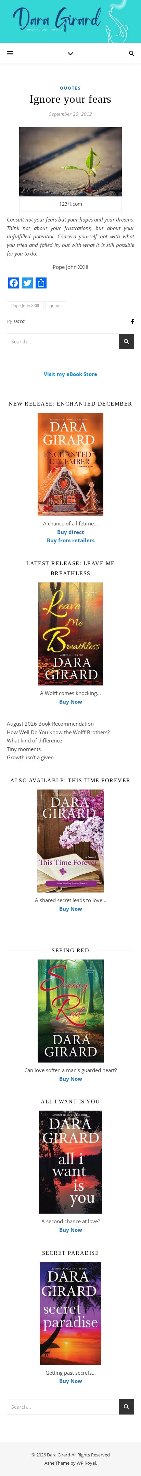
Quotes (70, 88)
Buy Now (70, 701)
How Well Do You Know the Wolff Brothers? (58, 732)
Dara (19, 321)
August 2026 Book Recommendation (50, 723)
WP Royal (86, 1463)
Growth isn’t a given (30, 757)
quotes (56, 305)
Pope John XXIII (25, 305)
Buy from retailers (70, 540)
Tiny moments (24, 749)
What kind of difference (34, 740)
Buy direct (70, 532)
